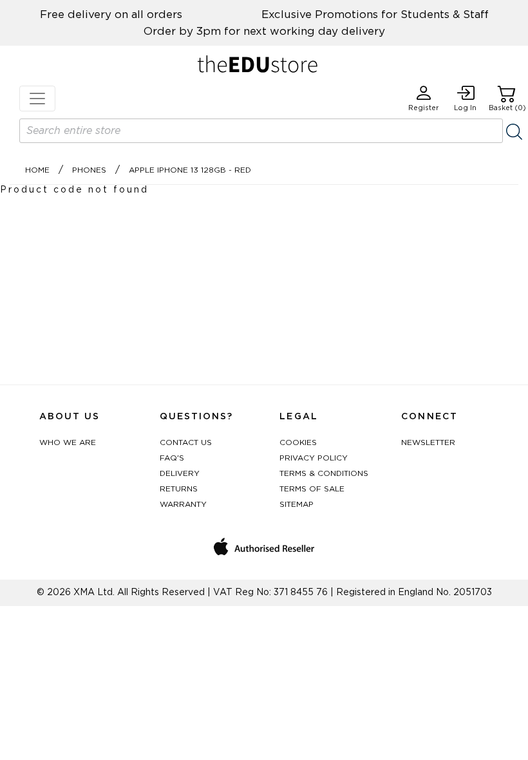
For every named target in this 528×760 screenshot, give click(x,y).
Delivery (180, 473)
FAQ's (172, 458)
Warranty (183, 504)
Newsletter (428, 442)
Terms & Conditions (323, 473)
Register (423, 107)
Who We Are (67, 442)
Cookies (298, 442)
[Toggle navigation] (37, 98)
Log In (465, 107)
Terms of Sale (311, 489)
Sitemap (296, 504)
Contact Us (186, 442)
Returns (179, 489)
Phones (89, 170)
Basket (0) (507, 107)
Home (37, 170)
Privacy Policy (313, 458)
